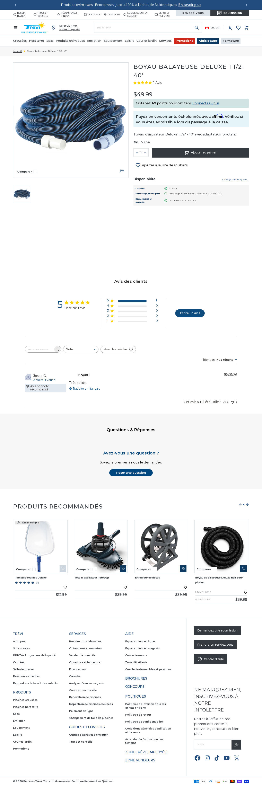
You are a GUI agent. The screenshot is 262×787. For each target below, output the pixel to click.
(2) (37, 583)
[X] (236, 758)
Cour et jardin (22, 741)
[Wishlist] (238, 27)
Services (77, 634)
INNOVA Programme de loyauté (34, 655)
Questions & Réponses (131, 429)
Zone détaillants (136, 662)
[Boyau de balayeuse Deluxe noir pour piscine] (221, 546)
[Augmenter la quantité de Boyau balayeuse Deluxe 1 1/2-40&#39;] (145, 152)
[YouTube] (227, 758)
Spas (16, 713)
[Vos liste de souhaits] (238, 27)
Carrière (18, 662)
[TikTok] (217, 758)
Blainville (215, 193)
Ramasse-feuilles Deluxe (31, 577)
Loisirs (17, 734)
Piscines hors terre (25, 706)
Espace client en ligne (140, 641)
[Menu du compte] (230, 27)
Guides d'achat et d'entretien (88, 734)
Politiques (135, 696)
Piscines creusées (25, 699)
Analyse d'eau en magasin (86, 683)
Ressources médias (26, 676)
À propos (19, 641)
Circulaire (94, 14)
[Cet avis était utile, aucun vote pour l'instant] (224, 402)
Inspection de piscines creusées (91, 704)
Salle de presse (23, 669)
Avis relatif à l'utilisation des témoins (144, 741)
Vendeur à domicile (82, 655)
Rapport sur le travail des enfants (35, 683)
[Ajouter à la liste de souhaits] (65, 587)
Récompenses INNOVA (69, 14)
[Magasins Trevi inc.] (34, 27)
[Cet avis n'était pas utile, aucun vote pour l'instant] (232, 402)
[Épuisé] (63, 568)
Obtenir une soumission (85, 648)
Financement (78, 669)
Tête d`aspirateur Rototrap (92, 577)
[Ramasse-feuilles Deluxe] (40, 546)
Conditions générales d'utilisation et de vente (148, 730)
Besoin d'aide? (21, 14)
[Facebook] (197, 758)
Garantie (74, 676)
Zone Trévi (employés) (146, 752)
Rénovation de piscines (85, 697)
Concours (114, 14)
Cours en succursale (83, 690)
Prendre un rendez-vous (85, 641)
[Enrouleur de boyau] (161, 546)
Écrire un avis (190, 313)
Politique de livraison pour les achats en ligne (145, 705)
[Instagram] (207, 758)
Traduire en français (86, 388)
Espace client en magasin (137, 14)
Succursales (21, 648)
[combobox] (80, 349)
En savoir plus (189, 5)
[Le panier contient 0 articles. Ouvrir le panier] (246, 27)
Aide (129, 634)
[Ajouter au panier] (123, 568)
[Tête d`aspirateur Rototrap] (101, 546)
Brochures (136, 678)
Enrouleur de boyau (147, 577)
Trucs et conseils (42, 14)
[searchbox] (39, 349)
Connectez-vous (205, 103)
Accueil (17, 51)
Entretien (19, 720)
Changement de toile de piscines (91, 717)
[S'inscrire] (236, 745)
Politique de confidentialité (144, 721)
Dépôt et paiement (164, 14)
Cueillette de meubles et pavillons (148, 669)
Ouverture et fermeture (84, 662)
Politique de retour (138, 714)
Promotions (184, 41)
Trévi (18, 634)
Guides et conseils (87, 727)
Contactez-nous (136, 655)
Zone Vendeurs (140, 760)
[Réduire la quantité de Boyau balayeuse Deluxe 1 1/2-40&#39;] (137, 152)
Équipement (21, 727)
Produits (22, 692)
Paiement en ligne (81, 711)
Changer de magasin (235, 179)
